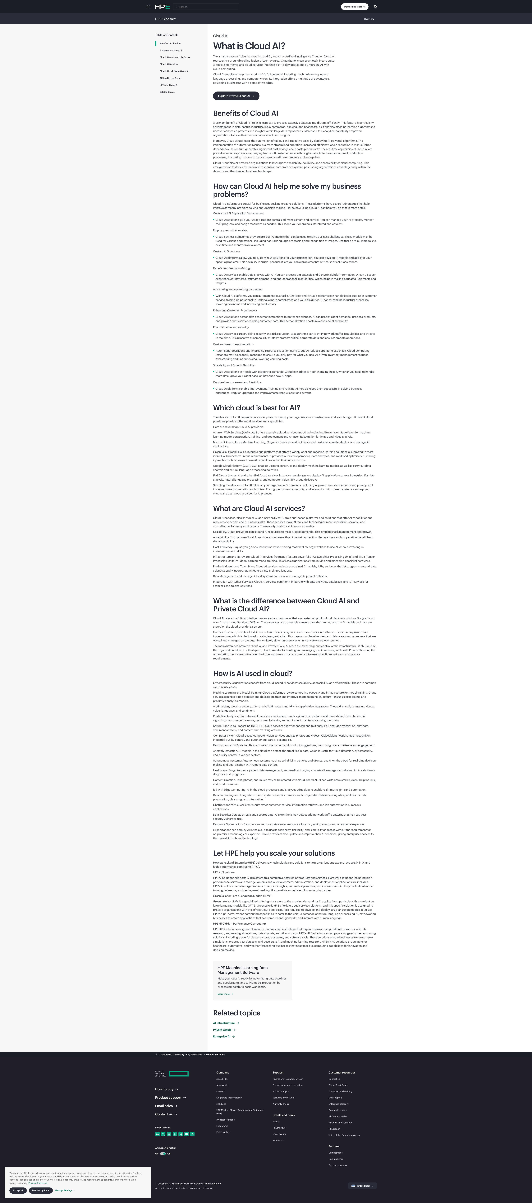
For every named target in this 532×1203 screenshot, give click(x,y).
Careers (220, 1091)
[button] (148, 6)
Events (276, 1121)
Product (168, 1097)
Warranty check (281, 1103)
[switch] (161, 1154)
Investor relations (225, 1119)
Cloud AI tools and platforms (175, 57)
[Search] (176, 6)
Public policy (223, 1132)
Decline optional (40, 1190)
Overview (369, 18)
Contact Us (334, 1079)
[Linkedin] (157, 1134)
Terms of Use (171, 1188)
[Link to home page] (156, 1054)
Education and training (340, 1091)
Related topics (167, 92)
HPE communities (337, 1116)
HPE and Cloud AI (169, 85)
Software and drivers (283, 1097)
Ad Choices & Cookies (191, 1188)
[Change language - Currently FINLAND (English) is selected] (375, 6)
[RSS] (192, 1134)
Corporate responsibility (229, 1097)
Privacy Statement (38, 1183)
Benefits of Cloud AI (170, 43)
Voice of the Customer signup (344, 1135)
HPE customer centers (340, 1122)
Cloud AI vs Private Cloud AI (174, 71)
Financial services (337, 1110)
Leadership (222, 1126)
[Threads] (175, 1134)
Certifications (335, 1152)
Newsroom (278, 1140)
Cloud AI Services (169, 64)
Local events (279, 1134)
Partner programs (337, 1165)
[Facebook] (180, 1134)
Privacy (158, 1188)
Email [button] (164, 1106)
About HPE (222, 1079)
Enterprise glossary (338, 1103)
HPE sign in (334, 1128)
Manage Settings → (65, 1190)
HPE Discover (279, 1127)
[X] (163, 1134)
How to (164, 1089)
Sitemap (209, 1188)
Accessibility (222, 1085)
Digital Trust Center (338, 1085)
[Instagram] (169, 1134)
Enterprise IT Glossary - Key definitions (181, 1054)
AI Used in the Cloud (170, 78)
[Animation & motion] (163, 1153)
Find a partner (335, 1159)
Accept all (18, 1190)
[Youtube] (186, 1134)
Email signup (335, 1097)
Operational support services (288, 1079)
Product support (281, 1091)
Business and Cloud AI (171, 50)
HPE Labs (221, 1103)
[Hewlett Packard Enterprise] (162, 7)
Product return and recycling (288, 1085)
